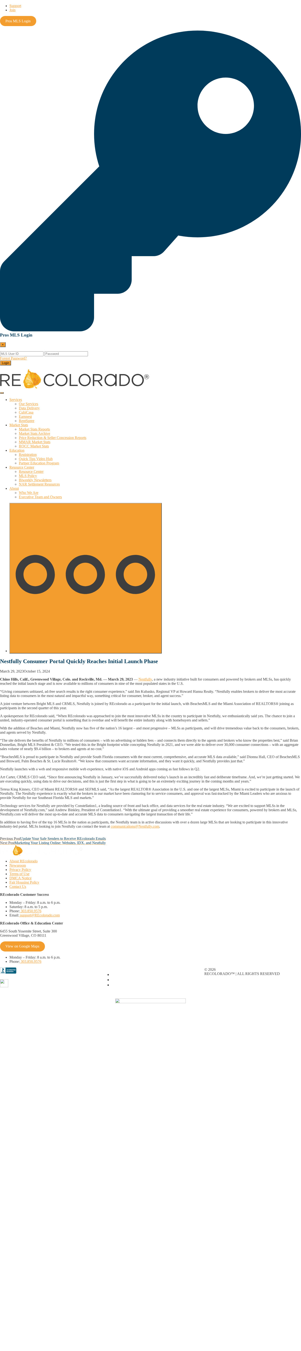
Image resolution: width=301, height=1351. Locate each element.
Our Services (28, 404)
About (14, 488)
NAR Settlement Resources (39, 484)
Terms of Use (19, 874)
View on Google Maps (22, 946)
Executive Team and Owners (40, 497)
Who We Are (28, 493)
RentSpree (26, 421)
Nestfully (145, 679)
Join (12, 10)
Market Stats (18, 425)
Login (5, 363)
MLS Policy (28, 476)
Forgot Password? (13, 358)
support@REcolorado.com (39, 915)
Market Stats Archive (34, 433)
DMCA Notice (20, 878)
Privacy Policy (20, 870)
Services (15, 400)
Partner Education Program (39, 463)
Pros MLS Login (18, 21)
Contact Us (17, 887)
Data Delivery (29, 408)
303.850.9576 (30, 911)
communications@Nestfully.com (135, 826)
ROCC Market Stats (34, 446)
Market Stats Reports (34, 429)
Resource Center (21, 467)
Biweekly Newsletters (35, 480)
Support (15, 6)
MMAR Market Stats (34, 442)
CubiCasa (26, 412)
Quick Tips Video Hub (36, 459)
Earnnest (25, 417)
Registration (28, 455)
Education (16, 450)
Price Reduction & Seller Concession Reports (52, 438)
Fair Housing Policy (24, 882)
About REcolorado (23, 861)
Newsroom (17, 865)
